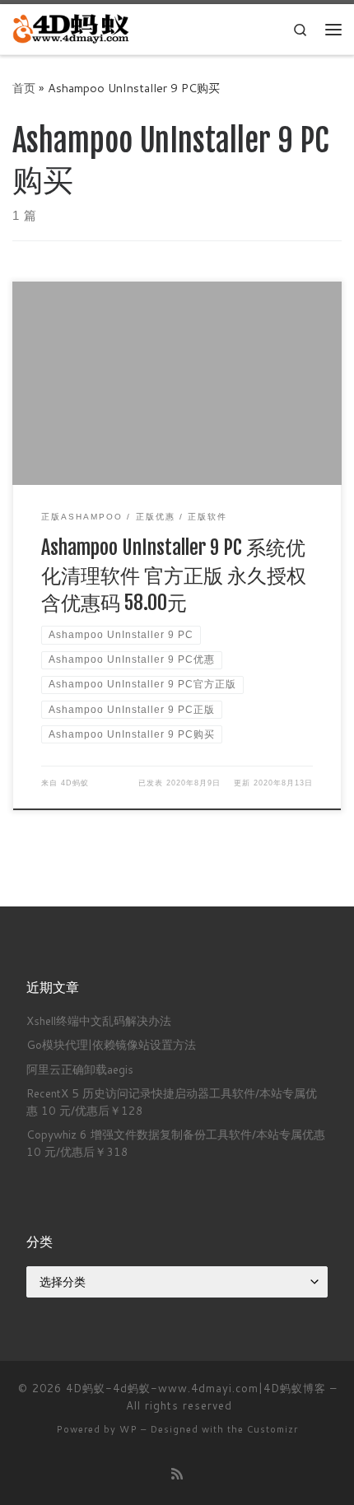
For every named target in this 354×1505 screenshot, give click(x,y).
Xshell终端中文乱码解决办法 (98, 1020)
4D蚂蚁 (75, 783)
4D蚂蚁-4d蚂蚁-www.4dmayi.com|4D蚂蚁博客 (196, 1388)
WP (128, 1429)
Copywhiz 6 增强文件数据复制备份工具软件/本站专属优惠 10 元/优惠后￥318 (175, 1142)
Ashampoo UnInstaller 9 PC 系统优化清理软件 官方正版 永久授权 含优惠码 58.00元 (173, 575)
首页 (23, 87)
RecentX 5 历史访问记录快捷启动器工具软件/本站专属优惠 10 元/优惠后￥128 (171, 1101)
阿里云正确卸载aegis (79, 1069)
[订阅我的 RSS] (177, 1473)
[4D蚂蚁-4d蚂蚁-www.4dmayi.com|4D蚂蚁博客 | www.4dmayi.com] (72, 28)
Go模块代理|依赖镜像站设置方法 (111, 1044)
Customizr (272, 1429)
